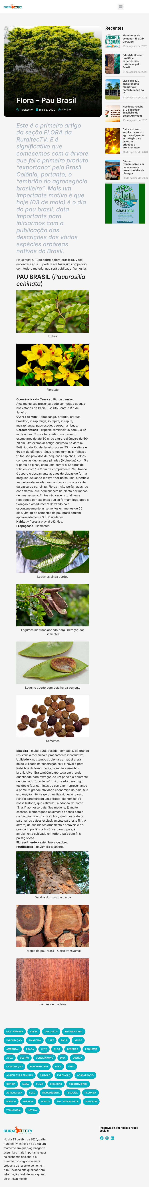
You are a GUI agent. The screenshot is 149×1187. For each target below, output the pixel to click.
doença (77, 1057)
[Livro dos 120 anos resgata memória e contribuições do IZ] (112, 89)
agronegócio (85, 1075)
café (51, 1040)
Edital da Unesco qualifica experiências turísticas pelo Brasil (133, 61)
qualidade (51, 1031)
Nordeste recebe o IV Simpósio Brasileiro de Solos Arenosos (133, 111)
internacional (74, 1031)
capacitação (14, 1066)
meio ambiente (51, 1092)
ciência (10, 1084)
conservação (44, 1057)
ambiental (12, 1049)
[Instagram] (107, 1138)
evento (45, 1101)
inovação (56, 1084)
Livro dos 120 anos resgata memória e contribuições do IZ (133, 86)
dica (63, 1057)
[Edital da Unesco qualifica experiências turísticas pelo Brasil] (112, 64)
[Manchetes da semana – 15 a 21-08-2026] (112, 41)
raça (64, 1040)
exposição (63, 1075)
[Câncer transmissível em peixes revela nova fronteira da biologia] (112, 170)
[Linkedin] (112, 1138)
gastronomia (14, 1031)
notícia (32, 1110)
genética (72, 1049)
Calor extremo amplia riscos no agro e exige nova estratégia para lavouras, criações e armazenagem (133, 138)
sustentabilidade (67, 1101)
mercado (91, 1101)
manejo (11, 1101)
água (9, 1057)
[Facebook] (102, 1138)
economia (91, 1049)
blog (57, 1049)
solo (32, 1092)
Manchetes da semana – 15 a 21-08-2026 (133, 38)
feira (58, 1066)
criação (45, 1075)
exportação (14, 1040)
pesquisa (72, 1092)
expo (71, 1066)
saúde (78, 1040)
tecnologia (13, 1110)
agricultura (14, 1092)
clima (39, 1084)
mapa (25, 1084)
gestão (24, 1057)
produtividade (78, 1084)
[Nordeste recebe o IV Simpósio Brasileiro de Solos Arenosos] (112, 113)
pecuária (90, 1092)
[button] (121, 7)
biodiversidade (39, 1066)
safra (34, 1031)
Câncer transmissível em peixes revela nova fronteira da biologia (133, 167)
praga (30, 1049)
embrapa (28, 1101)
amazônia (35, 1040)
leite (44, 1049)
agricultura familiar (19, 1075)
